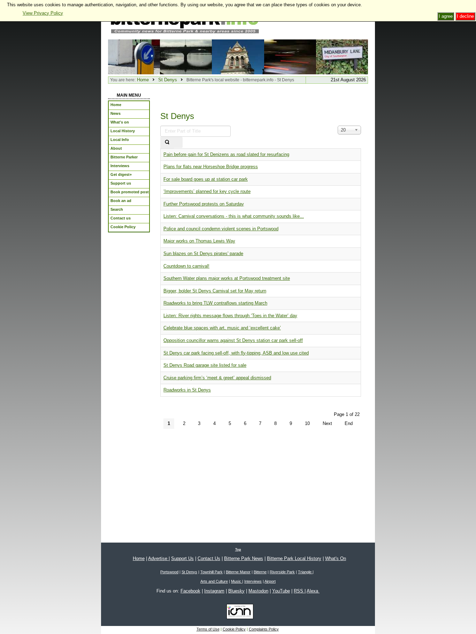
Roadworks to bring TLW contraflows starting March (215, 303)
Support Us (182, 558)
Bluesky (236, 591)
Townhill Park (211, 572)
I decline (465, 16)
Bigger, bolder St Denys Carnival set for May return (214, 290)
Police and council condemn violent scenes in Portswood (220, 228)
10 (307, 423)
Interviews (253, 581)
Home (143, 79)
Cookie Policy (234, 629)
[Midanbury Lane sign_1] (342, 56)
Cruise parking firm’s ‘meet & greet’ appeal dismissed (217, 377)
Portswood (169, 572)
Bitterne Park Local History (294, 558)
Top (238, 549)
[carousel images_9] (186, 56)
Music (236, 581)
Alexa (313, 591)
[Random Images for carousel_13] (134, 56)
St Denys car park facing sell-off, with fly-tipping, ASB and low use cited (236, 353)
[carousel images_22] (238, 56)
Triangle (305, 572)
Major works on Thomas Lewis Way (199, 241)
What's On (335, 558)
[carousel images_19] (290, 56)
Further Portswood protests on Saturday (203, 204)
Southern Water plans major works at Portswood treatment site (226, 278)
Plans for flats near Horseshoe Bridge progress (210, 166)
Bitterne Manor (238, 572)
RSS (299, 591)
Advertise (158, 558)
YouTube (281, 591)
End (349, 423)
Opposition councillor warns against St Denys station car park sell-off (233, 340)
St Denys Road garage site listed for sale (204, 365)
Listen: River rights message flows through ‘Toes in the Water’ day (230, 315)
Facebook (190, 591)
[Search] (167, 142)
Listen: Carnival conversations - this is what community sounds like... (233, 216)
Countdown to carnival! (186, 266)
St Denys (167, 79)
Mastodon (258, 591)
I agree (446, 16)
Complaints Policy (264, 629)
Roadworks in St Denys (187, 390)
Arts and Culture (214, 581)
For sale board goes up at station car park (205, 179)
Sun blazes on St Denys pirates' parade (203, 253)
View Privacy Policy (43, 13)
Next (327, 423)
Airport (270, 581)
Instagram (214, 591)
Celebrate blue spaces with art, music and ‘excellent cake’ (222, 327)
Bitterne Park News (243, 558)
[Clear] (178, 142)
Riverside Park (282, 572)
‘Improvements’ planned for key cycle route (207, 191)
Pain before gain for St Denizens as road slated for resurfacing (226, 154)
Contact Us (209, 558)
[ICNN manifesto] (238, 613)
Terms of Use (208, 629)
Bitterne (260, 572)
